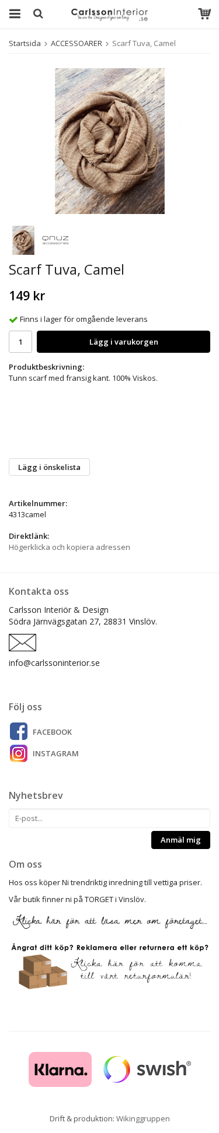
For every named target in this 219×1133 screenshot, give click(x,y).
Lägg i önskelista (49, 467)
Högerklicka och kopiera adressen (69, 547)
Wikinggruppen (143, 1118)
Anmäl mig (181, 839)
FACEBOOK (52, 732)
